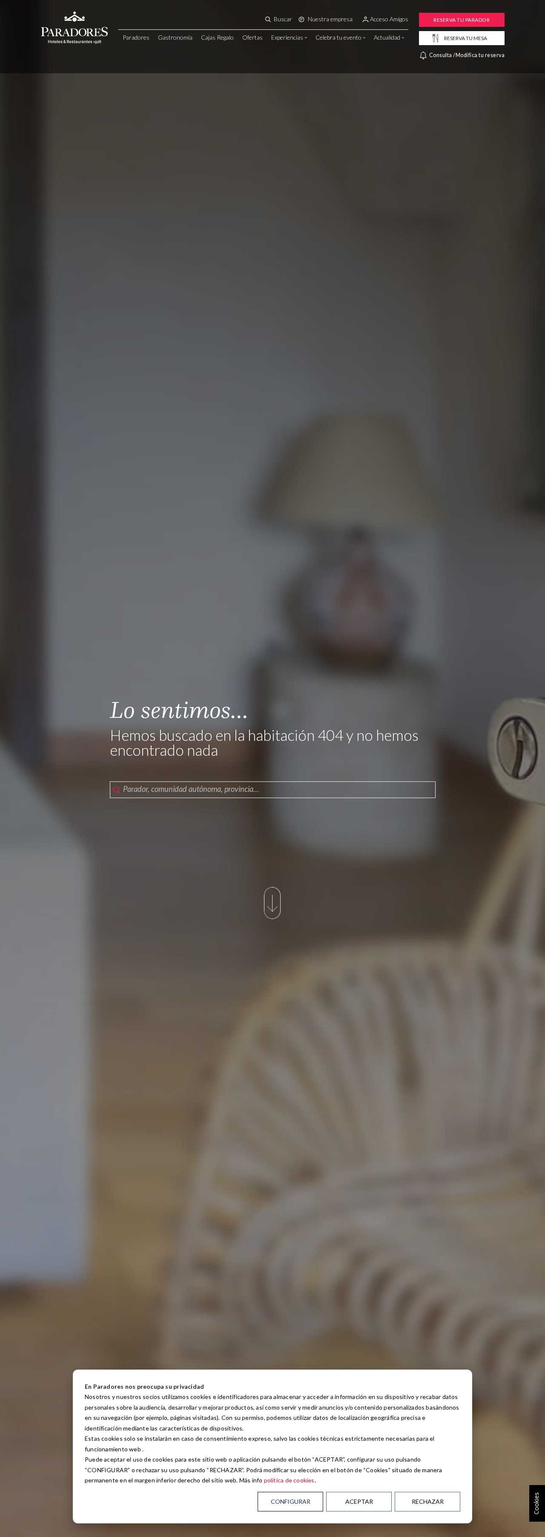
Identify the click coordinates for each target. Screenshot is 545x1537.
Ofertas (252, 37)
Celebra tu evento (338, 37)
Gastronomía (175, 37)
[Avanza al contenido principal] (272, 918)
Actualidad (387, 37)
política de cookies (289, 1480)
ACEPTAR (359, 1501)
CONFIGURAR (290, 1501)
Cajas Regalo (217, 37)
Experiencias (287, 37)
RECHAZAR (428, 1501)
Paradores (136, 37)
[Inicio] (74, 18)
